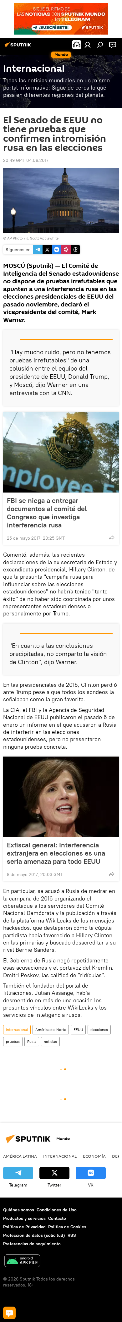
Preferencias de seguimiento (32, 1244)
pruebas (13, 1041)
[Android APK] (22, 1261)
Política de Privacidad (24, 1227)
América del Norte (50, 1029)
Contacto (57, 1218)
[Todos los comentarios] (9, 1313)
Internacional (17, 1029)
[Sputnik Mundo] (18, 47)
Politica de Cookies (67, 1227)
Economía (94, 1156)
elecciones (99, 1029)
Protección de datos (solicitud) (34, 1235)
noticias (50, 1041)
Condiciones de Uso (57, 1210)
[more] (111, 537)
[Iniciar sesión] (87, 44)
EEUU (78, 1029)
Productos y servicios (24, 1218)
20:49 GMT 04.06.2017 (25, 160)
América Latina (20, 1156)
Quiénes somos (18, 1210)
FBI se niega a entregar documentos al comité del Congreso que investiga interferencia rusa (47, 512)
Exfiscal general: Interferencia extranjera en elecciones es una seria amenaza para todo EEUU (56, 853)
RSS (72, 1235)
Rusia (31, 1041)
